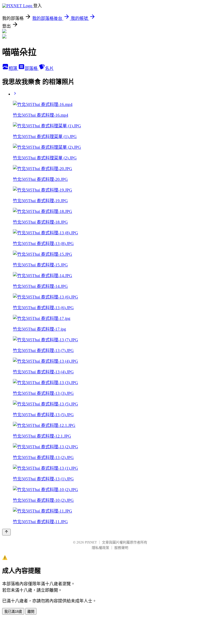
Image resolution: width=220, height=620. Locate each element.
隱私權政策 (100, 548)
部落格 (32, 68)
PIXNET (91, 542)
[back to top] (6, 532)
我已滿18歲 (13, 612)
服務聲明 (121, 548)
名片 (49, 68)
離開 (30, 612)
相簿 (13, 68)
